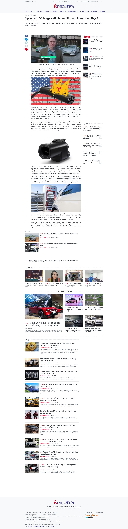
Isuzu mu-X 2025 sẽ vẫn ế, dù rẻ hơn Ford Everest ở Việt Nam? (59, 234)
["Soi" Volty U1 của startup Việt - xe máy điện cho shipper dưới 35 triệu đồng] (32, 468)
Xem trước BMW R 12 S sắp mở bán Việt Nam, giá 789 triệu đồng (96, 58)
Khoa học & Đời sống (64, 5)
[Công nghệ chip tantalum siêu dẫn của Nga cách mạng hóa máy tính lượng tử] (32, 346)
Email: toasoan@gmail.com (74, 1)
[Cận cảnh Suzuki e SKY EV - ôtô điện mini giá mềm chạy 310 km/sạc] (32, 387)
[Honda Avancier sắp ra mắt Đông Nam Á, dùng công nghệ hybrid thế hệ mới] (94, 321)
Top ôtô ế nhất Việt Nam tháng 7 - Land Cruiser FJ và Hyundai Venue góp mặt (59, 453)
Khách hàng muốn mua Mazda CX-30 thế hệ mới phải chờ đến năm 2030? (95, 66)
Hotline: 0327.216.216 (62, 1)
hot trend (28, 267)
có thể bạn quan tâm (64, 291)
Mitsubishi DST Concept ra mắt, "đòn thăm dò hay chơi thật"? (59, 244)
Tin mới (27, 339)
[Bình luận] (26, 49)
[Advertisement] (64, 484)
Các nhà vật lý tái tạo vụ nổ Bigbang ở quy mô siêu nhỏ (96, 41)
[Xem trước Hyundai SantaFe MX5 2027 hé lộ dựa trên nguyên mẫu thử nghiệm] (32, 428)
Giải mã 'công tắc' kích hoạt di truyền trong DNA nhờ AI (95, 50)
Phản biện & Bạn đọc (73, 11)
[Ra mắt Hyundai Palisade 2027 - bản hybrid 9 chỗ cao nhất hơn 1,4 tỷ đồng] (85, 75)
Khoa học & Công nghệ (36, 11)
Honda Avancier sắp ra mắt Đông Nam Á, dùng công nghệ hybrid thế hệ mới (93, 330)
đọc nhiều (86, 123)
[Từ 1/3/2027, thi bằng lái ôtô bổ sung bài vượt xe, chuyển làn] (94, 300)
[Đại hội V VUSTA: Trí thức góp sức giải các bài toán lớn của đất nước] (34, 276)
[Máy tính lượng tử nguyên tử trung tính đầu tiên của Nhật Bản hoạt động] (32, 375)
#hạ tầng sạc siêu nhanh (60, 260)
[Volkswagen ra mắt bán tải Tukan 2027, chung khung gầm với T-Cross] (32, 402)
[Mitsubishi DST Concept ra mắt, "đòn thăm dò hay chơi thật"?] (32, 247)
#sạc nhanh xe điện (32, 260)
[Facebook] (26, 36)
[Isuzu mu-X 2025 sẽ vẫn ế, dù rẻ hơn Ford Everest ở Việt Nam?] (32, 237)
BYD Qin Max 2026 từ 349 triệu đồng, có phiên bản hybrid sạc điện (91, 145)
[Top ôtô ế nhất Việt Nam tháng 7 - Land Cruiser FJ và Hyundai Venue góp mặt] (32, 455)
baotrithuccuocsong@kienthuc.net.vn (36, 526)
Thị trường (55, 11)
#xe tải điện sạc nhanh (72, 260)
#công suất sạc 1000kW (33, 262)
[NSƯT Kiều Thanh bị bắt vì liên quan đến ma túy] (54, 276)
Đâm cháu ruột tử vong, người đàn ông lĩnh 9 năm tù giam (93, 285)
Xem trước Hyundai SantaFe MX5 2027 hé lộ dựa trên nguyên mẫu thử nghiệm (58, 426)
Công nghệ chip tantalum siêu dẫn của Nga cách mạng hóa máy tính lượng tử (57, 344)
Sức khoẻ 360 (94, 11)
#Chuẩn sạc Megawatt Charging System (50, 262)
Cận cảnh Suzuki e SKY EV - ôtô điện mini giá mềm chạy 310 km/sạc (58, 385)
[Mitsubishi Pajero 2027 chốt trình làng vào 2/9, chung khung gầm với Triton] (32, 362)
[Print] (26, 46)
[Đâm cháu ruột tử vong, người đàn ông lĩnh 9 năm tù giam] (94, 276)
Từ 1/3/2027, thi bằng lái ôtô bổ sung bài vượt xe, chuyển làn (91, 162)
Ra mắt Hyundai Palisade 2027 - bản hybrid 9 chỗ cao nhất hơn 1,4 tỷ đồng (95, 76)
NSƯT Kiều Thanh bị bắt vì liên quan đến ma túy (54, 284)
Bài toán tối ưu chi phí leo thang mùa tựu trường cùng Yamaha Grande (58, 412)
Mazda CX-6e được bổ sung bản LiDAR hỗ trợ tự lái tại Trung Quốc (91, 128)
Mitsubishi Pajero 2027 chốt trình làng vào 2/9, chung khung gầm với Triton (58, 360)
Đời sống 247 (47, 11)
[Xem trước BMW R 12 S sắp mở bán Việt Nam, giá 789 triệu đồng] (85, 58)
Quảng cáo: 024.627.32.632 (87, 1)
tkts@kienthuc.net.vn (49, 526)
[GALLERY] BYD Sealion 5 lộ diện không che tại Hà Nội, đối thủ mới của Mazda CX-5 (58, 440)
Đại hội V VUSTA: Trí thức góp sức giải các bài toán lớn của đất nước (34, 285)
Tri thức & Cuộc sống (91, 515)
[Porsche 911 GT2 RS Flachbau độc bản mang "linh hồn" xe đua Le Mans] (74, 321)
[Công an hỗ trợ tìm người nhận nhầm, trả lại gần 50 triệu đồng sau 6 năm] (74, 276)
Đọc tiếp (87, 37)
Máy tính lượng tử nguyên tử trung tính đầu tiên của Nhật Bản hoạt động (58, 372)
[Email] (26, 42)
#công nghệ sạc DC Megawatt (45, 260)
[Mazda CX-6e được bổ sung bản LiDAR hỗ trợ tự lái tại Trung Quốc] (44, 306)
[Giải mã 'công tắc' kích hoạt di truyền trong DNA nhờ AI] (85, 50)
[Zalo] (26, 39)
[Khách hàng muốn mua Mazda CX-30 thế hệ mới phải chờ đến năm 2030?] (85, 67)
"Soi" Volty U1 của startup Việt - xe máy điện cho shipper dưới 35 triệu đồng (58, 466)
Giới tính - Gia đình (84, 11)
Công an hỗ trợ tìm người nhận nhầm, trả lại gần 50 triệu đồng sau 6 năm (73, 285)
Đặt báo (55, 1)
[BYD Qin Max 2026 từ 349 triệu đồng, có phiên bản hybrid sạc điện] (74, 300)
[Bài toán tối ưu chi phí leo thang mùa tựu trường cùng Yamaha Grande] (32, 414)
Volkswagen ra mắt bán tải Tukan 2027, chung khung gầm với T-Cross (57, 399)
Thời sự (27, 11)
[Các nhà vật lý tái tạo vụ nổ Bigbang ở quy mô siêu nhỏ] (85, 41)
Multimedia (102, 11)
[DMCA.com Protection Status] (89, 517)
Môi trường (63, 11)
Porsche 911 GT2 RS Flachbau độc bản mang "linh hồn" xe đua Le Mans (73, 330)
